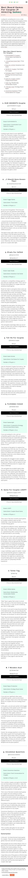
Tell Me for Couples (10, 69)
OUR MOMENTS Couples (12, 55)
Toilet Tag (8, 83)
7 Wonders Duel (9, 87)
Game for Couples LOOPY (12, 79)
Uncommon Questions (11, 91)
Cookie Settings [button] (5, 875)
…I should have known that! (12, 61)
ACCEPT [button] (12, 875)
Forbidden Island (10, 73)
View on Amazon (14, 112)
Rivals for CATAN (10, 65)
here (6, 47)
